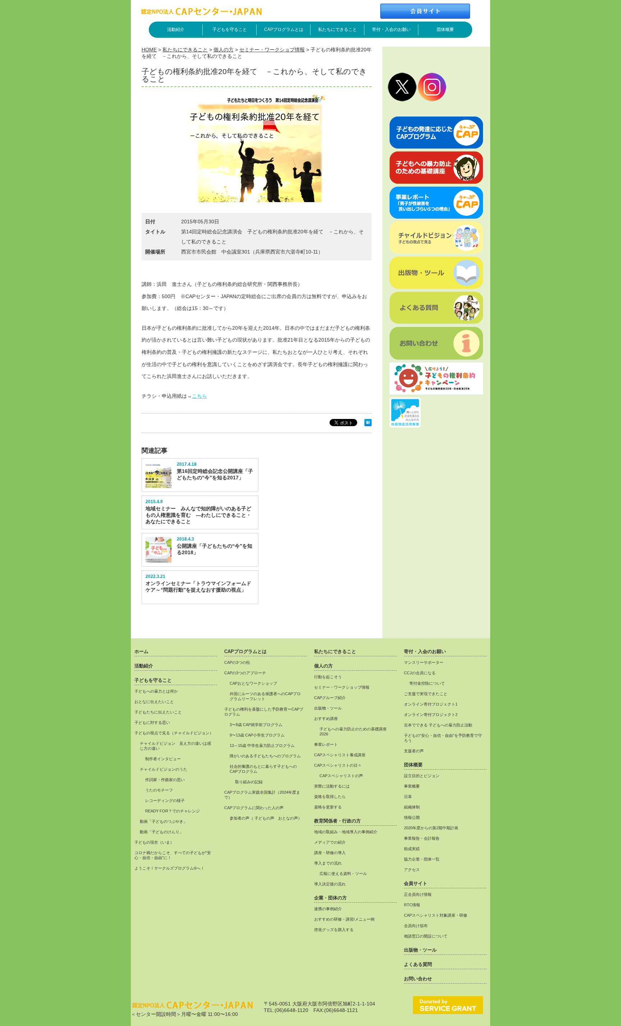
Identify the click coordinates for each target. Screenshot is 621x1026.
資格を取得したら (330, 796)
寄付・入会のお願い (391, 29)
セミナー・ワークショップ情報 (341, 687)
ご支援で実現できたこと (425, 694)
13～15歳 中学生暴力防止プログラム (262, 745)
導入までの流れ (328, 863)
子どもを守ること (229, 29)
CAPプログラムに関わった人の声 (254, 808)
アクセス (412, 869)
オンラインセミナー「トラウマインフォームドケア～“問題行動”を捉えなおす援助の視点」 (198, 586)
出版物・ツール (328, 708)
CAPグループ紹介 (330, 698)
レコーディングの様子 (165, 800)
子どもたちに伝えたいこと (158, 712)
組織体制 (412, 807)
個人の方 (223, 50)
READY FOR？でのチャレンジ (172, 811)
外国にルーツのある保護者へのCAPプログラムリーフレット (265, 696)
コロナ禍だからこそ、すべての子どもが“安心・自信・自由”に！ (172, 855)
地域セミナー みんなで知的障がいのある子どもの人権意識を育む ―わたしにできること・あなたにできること (198, 515)
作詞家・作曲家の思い (165, 780)
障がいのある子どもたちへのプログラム (265, 756)
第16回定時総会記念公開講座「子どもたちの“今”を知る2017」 (215, 474)
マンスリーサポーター (423, 662)
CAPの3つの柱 (237, 662)
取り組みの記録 (249, 782)
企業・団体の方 (330, 897)
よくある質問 (418, 964)
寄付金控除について (427, 683)
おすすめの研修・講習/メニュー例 (344, 919)
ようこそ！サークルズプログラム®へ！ (169, 868)
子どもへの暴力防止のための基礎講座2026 (353, 731)
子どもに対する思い (152, 722)
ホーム (141, 651)
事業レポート (326, 744)
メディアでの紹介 (330, 842)
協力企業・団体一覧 (422, 859)
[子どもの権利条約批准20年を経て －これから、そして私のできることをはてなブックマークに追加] (368, 424)
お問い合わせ (418, 978)
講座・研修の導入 (330, 853)
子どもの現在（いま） (154, 842)
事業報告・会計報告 (422, 838)
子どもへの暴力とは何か (156, 691)
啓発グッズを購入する (334, 929)
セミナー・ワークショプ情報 (272, 50)
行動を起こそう (328, 677)
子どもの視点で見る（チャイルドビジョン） (173, 733)
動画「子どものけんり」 (161, 832)
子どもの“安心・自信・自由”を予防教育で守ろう (443, 738)
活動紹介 (175, 29)
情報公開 (412, 817)
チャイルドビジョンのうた (163, 769)
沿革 (408, 796)
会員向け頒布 (416, 926)
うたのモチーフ (159, 790)
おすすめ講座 (326, 718)
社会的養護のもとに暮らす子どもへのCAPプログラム (263, 769)
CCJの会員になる (420, 673)
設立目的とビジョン (422, 776)
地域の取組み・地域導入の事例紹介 (345, 832)
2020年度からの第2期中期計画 (431, 828)
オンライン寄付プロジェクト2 (430, 714)
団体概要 (445, 29)
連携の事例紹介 (328, 909)
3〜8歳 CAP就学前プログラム (256, 724)
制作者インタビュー (163, 759)
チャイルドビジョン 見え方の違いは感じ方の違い (175, 746)
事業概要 (412, 786)
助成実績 (412, 849)
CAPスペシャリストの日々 (338, 765)
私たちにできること (337, 29)
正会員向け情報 (418, 894)
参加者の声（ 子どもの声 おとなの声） (266, 818)
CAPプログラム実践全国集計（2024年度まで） (262, 794)
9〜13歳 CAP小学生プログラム (257, 735)
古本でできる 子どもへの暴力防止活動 (438, 725)
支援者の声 (414, 751)
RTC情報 (412, 905)
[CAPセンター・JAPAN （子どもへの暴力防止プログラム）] (201, 13)
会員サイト (415, 883)
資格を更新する (328, 807)
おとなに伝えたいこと (154, 701)
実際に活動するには (332, 786)
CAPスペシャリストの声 (341, 776)
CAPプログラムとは (283, 29)
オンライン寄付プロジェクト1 (430, 704)
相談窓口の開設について (425, 936)
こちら (199, 396)
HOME (149, 50)
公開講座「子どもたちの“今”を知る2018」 (214, 549)
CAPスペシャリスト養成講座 (339, 755)
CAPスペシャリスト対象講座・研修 (435, 915)
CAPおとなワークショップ (253, 683)
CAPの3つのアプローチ (245, 673)
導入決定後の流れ (330, 884)
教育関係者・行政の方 (337, 821)
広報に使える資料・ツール (343, 873)
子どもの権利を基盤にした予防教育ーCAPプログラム (263, 711)
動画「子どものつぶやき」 (163, 821)
